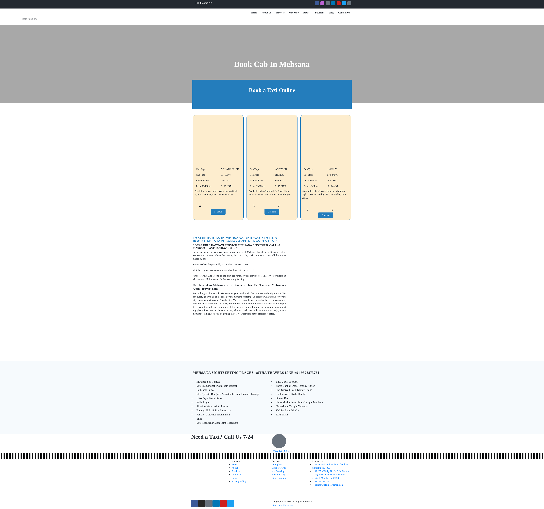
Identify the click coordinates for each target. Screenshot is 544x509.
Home (254, 12)
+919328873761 (280, 450)
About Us (266, 12)
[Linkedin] (333, 3)
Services (280, 12)
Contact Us (344, 12)
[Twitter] (344, 3)
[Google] (328, 3)
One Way (294, 12)
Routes (307, 12)
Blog (331, 12)
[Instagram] (322, 3)
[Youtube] (339, 3)
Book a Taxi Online (272, 90)
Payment (319, 12)
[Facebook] (317, 3)
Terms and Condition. (283, 505)
